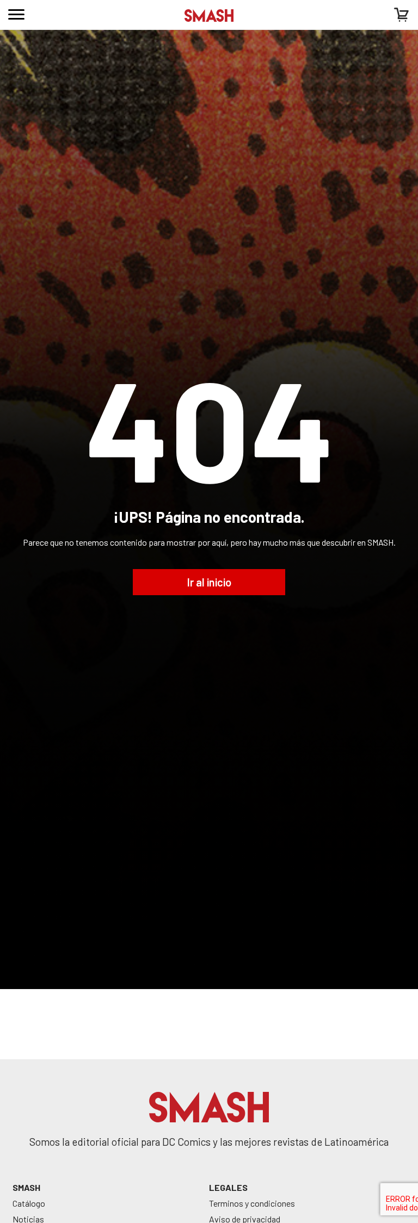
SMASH (26, 1187)
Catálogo (29, 1203)
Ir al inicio (209, 582)
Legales (228, 1187)
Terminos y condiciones (252, 1203)
